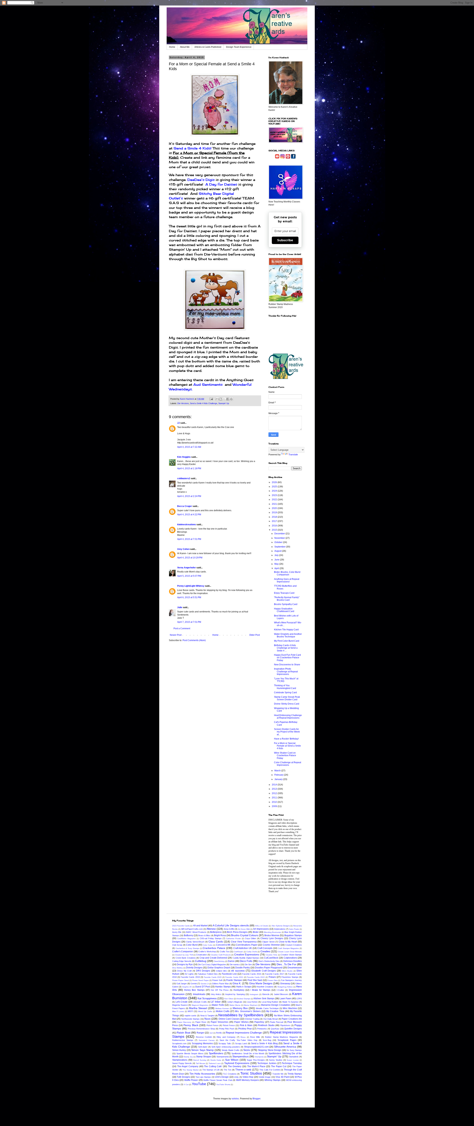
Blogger (256, 1098)
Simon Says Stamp (202, 1049)
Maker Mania (235, 1005)
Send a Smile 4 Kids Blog (264, 1043)
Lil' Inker (216, 1001)
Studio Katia (215, 1060)
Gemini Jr (205, 984)
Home (172, 47)
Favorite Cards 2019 (190, 977)
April (277, 568)
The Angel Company (187, 1066)
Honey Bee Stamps (194, 990)
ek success (238, 970)
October (278, 542)
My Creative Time (275, 1011)
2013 (275, 789)
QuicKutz (275, 1029)
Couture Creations (293, 945)
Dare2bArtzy (219, 961)
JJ (178, 423)
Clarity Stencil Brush (195, 942)
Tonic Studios (251, 1073)
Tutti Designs (183, 1077)
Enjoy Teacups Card (284, 593)
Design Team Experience (238, 47)
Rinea (243, 1037)
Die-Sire (248, 964)
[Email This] (217, 399)
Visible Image (265, 1077)
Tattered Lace (215, 1063)
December (280, 533)
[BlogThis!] (221, 399)
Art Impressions (261, 929)
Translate (293, 454)
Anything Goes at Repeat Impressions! (286, 580)
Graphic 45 (187, 987)
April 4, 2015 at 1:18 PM (189, 468)
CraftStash (238, 952)
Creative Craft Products (221, 955)
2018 (275, 517)
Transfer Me (278, 1074)
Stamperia (259, 1057)
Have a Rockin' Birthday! (286, 738)
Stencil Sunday (199, 1060)
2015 (275, 530)
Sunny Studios (275, 1060)
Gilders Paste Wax (220, 983)
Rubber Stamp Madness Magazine (281, 1037)
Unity (236, 1077)
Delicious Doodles (292, 961)
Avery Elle (176, 932)
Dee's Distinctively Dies (269, 961)
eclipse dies (221, 971)
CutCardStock (271, 958)
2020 (275, 508)
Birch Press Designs (237, 932)
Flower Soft (217, 980)
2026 (275, 482)
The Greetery (234, 1066)
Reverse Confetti (204, 1037)
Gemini (194, 983)
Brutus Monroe (271, 935)
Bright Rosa (220, 935)
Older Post (254, 635)
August (278, 551)
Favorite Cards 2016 (251, 974)
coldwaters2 (183, 478)
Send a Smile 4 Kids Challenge (203, 403)
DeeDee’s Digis (201, 180)
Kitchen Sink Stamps (264, 998)
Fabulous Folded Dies (208, 974)
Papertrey (259, 1022)
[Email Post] (211, 399)
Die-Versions (183, 403)
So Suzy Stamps (294, 1050)
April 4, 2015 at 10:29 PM (189, 557)
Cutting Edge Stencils (181, 961)
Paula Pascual (276, 1022)
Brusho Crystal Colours (244, 935)
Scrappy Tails (224, 1043)
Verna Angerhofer (186, 567)
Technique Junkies (266, 1063)
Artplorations (279, 929)
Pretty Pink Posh (226, 1029)
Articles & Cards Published (207, 47)
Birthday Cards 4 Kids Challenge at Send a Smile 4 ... (286, 648)
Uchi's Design (222, 1077)
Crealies (265, 951)
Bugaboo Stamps (293, 935)
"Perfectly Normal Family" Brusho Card (286, 598)
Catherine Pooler (233, 938)
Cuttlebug (200, 960)
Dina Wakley (177, 968)
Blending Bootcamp (272, 932)
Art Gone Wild (244, 929)
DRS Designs (203, 970)
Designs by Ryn (185, 964)
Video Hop (248, 1077)
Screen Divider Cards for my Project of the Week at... (287, 732)
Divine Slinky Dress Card (286, 704)
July (276, 555)
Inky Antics (216, 994)
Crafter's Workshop (207, 951)
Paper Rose (200, 1022)
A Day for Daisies (221, 184)
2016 (275, 525)
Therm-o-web (243, 1069)
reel (211, 1033)
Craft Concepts (265, 948)
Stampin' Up (223, 403)
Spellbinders (216, 1053)
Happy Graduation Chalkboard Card (284, 610)
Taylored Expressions (236, 1063)
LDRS (299, 998)
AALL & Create (261, 926)
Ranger (200, 1032)
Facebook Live (229, 974)
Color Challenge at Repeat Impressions (287, 763)
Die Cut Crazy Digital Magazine (212, 964)
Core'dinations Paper (246, 945)
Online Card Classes (229, 1019)
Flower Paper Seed (180, 980)
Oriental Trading (252, 1019)
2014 (275, 784)
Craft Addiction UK (242, 948)
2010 (275, 802)
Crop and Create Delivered (213, 958)
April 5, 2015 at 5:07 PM (189, 576)
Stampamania (222, 1057)
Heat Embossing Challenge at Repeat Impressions (288, 716)
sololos (235, 1098)
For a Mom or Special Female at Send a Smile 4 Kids (287, 746)
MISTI (190, 1011)
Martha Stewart (198, 1008)
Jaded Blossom (281, 994)
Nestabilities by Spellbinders (240, 1015)
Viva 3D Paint (282, 1077)
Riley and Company (226, 1037)
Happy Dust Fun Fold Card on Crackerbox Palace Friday (287, 658)
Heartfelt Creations (264, 987)
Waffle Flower (191, 1080)
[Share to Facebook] (228, 399)
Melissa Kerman (222, 1008)
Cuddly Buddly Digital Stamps (246, 958)
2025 (275, 486)
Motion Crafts (222, 1011)
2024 (275, 491)
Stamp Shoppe (203, 1056)
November (280, 538)
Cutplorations (290, 958)
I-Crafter (280, 990)
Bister (256, 932)
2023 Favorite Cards (181, 926)
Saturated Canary (207, 1040)
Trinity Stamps (295, 1074)
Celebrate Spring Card (285, 692)
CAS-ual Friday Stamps (211, 938)
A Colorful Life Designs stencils (231, 925)
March (277, 770)
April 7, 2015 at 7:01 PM (189, 622)
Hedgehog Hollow (285, 987)
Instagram (254, 994)
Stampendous (240, 1056)
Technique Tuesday (292, 1063)
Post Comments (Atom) (194, 640)
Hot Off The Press (220, 990)
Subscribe (285, 240)
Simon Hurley (179, 1050)
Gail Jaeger (181, 983)
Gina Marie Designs (260, 983)
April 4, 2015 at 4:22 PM (189, 514)
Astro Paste (294, 929)
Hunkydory (238, 990)
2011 (275, 797)
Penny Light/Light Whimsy (190, 586)
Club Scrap (177, 945)
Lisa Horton (252, 1002)
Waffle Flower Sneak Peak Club (217, 1080)
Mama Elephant (251, 1005)
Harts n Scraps (243, 986)
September (280, 546)
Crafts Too (224, 951)
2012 (275, 793)
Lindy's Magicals (234, 1002)
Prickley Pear (245, 1028)
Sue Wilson (232, 1059)
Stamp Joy (188, 1057)
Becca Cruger (184, 506)
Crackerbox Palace (214, 948)
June (277, 559)
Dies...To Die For (286, 964)
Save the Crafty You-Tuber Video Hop (238, 1040)
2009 (275, 806)
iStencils (266, 994)
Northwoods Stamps (190, 1019)
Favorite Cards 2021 (234, 977)
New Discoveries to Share (287, 664)
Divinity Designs (194, 967)
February (279, 775)
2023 (275, 495)
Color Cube (207, 945)
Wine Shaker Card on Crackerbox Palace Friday (285, 755)
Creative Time (271, 955)
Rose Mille (255, 1037)
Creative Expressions (246, 954)
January (278, 779)
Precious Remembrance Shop (201, 1029)
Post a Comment (181, 628)
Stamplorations (179, 1060)
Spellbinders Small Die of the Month (247, 1053)
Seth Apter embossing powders (225, 1047)
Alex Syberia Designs (281, 926)
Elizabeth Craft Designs (263, 970)
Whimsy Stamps (272, 1080)
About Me (185, 47)
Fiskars (272, 977)
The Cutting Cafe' (213, 1066)
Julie (179, 607)
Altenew (211, 928)
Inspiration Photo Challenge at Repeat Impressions (286, 671)
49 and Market (200, 925)
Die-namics (235, 964)
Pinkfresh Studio (266, 1025)
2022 (275, 499)
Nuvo (207, 1018)
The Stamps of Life (211, 1070)
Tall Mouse (200, 1063)
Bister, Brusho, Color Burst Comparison (287, 573)
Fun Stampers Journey (291, 980)
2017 (275, 521)
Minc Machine (290, 1008)
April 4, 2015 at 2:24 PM (189, 496)
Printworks (262, 1029)
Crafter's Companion (182, 951)
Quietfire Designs (293, 1028)
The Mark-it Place (256, 1066)
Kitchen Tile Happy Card (286, 629)
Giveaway (285, 983)
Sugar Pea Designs (256, 1060)
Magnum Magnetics (200, 1005)
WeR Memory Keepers (247, 1080)
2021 (275, 504)
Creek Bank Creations (186, 958)
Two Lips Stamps (203, 1077)
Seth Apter (203, 1047)
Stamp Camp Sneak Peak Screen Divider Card (287, 698)
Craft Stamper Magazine (288, 948)
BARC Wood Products (196, 932)
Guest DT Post (202, 986)
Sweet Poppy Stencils (182, 1063)
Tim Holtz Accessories (202, 1073)
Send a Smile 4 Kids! (192, 148)
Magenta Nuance (180, 1005)
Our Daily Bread (270, 1019)
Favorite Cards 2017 (274, 974)
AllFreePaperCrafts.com (192, 929)
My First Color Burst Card (286, 641)
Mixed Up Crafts (205, 1011)
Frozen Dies (272, 980)
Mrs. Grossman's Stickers (248, 1011)
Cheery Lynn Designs (272, 938)
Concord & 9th (223, 945)
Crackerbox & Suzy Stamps (187, 948)
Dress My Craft (184, 971)
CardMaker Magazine (186, 938)
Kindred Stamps (243, 999)
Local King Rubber (270, 1002)
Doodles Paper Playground (268, 967)
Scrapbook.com (179, 1043)
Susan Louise (293, 1060)
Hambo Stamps (223, 986)
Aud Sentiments (208, 384)
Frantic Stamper (234, 980)
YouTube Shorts (223, 1084)
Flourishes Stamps (289, 977)
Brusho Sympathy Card (285, 604)
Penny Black (190, 1025)
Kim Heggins (184, 457)
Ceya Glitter (250, 938)
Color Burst (191, 945)
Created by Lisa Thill (184, 955)
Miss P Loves (178, 1011)
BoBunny (188, 935)
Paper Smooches (219, 1022)
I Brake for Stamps (260, 990)
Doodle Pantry (242, 967)
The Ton (227, 1070)
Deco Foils (246, 960)
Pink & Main (246, 1025)
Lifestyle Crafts (200, 1002)
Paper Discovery (184, 1022)
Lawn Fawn (285, 998)
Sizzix (246, 1049)
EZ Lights (189, 974)
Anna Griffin (229, 929)
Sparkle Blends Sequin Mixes (189, 1053)
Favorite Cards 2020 (213, 977)
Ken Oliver (228, 999)
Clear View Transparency (244, 941)
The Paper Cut (278, 1066)
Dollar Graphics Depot (219, 967)
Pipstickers (285, 1025)
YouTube (199, 1084)
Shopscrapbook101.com (256, 1047)
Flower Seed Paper (200, 980)
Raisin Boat (183, 1032)
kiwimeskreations (186, 524)
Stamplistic (294, 1057)
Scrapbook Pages (287, 1040)
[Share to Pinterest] (231, 399)
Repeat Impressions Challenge (244, 1032)
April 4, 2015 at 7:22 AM (189, 447)
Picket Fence (212, 1025)
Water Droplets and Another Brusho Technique (288, 635)
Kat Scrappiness (207, 998)
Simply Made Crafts (230, 1050)
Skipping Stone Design (269, 1050)
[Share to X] (224, 399)
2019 (275, 512)
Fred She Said (255, 980)
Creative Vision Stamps (291, 955)
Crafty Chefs (251, 952)
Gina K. (237, 983)
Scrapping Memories (202, 1043)
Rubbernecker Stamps (182, 1040)
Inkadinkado (199, 994)
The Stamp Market (191, 1070)
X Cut (186, 1084)
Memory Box (240, 1008)
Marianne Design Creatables (275, 1005)
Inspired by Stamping (235, 994)
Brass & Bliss (204, 935)
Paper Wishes (241, 1022)
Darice (231, 961)
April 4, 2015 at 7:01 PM (189, 539)
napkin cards (190, 1015)
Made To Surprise (290, 1002)
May (276, 564)
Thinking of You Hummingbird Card (285, 686)
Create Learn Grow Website (290, 952)
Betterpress (216, 932)
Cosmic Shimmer (271, 945)
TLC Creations (229, 1074)
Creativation (201, 955)
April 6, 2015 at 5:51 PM (189, 597)
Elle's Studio (287, 971)
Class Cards (215, 941)
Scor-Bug (267, 1040)
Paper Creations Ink (292, 1019)
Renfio (219, 1033)
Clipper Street (268, 942)
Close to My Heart (288, 941)
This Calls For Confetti (269, 1070)
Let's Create (182, 1002)
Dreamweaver (295, 967)
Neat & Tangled (207, 1015)
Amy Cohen (183, 549)
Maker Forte (218, 1005)
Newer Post (175, 635)
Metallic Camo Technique (267, 1008)
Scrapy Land (241, 1043)
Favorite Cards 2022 (256, 977)
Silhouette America (285, 1046)
